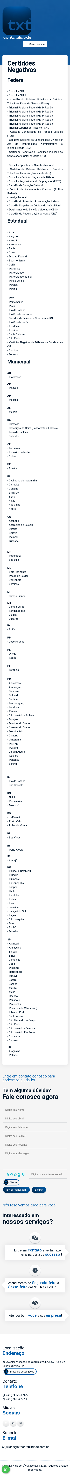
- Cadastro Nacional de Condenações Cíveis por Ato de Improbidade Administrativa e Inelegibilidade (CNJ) (35, 143)
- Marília (12, 988)
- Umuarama (14, 739)
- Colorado (13, 695)
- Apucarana (14, 683)
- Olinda (11, 653)
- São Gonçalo (15, 785)
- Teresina (13, 669)
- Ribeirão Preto (16, 1012)
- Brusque (12, 875)
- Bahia (11, 248)
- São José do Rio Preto (21, 1032)
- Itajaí (10, 903)
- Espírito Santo (16, 260)
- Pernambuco (15, 302)
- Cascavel (13, 691)
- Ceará (11, 252)
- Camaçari (13, 424)
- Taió (10, 923)
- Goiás (11, 264)
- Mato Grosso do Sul (19, 276)
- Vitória (11, 508)
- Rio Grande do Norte (19, 314)
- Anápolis (13, 520)
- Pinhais (12, 711)
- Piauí (11, 306)
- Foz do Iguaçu (16, 703)
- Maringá (12, 743)
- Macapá (12, 399)
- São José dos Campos (21, 1028)
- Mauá (11, 992)
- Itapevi (12, 975)
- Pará (10, 298)
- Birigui (11, 955)
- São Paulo (14, 338)
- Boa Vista (13, 837)
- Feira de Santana (17, 432)
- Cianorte (12, 735)
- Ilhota (11, 891)
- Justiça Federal (17, 197)
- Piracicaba (14, 1004)
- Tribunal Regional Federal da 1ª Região (30, 107)
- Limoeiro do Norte (18, 452)
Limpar (39, 1189)
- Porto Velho (14, 821)
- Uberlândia (14, 580)
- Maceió (12, 411)
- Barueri (12, 951)
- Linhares (13, 492)
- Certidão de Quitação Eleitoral (25, 185)
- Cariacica (13, 484)
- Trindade (13, 541)
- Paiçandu (13, 759)
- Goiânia (12, 533)
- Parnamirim (14, 801)
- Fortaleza (13, 448)
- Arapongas (14, 687)
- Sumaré (12, 1040)
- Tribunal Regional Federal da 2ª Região (30, 111)
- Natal (11, 797)
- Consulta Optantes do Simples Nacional (30, 165)
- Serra (11, 496)
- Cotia (11, 963)
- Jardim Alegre (16, 751)
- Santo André (15, 1016)
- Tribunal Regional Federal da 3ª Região (30, 115)
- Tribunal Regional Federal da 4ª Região (30, 119)
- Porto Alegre (15, 849)
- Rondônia (13, 326)
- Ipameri (12, 537)
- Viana (11, 500)
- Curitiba (12, 699)
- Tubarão (12, 931)
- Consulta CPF (15, 91)
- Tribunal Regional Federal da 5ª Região (30, 123)
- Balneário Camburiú (19, 871)
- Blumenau (13, 879)
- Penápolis (14, 1000)
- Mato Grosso (15, 272)
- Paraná (12, 288)
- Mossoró (13, 805)
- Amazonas (14, 244)
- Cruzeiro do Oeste (18, 727)
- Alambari (13, 943)
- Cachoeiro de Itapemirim (22, 480)
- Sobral (11, 456)
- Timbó (11, 927)
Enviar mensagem (16, 1189)
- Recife (11, 657)
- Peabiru (12, 747)
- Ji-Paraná (13, 817)
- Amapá (12, 240)
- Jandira (12, 983)
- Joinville (13, 907)
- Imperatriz (14, 555)
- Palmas (12, 1055)
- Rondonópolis (16, 610)
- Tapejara (12, 719)
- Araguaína (13, 1051)
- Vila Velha (13, 504)
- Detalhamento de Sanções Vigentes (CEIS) (32, 209)
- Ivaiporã (12, 755)
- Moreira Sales (16, 731)
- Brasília (12, 468)
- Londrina (13, 707)
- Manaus (12, 387)
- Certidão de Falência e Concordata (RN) (30, 318)
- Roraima (12, 330)
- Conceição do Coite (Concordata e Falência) (32, 428)
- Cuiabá (12, 614)
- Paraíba (12, 284)
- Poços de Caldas (17, 575)
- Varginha (13, 584)
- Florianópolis (15, 883)
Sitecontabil (33, 1465)
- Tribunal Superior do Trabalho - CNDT (29, 127)
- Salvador (13, 436)
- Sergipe (12, 350)
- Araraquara (14, 947)
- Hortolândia (14, 971)
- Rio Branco (14, 377)
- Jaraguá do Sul (16, 911)
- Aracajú (12, 860)
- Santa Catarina (16, 334)
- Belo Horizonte (16, 571)
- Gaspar (12, 887)
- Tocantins (13, 354)
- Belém (11, 629)
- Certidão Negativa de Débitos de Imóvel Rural (34, 205)
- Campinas (13, 959)
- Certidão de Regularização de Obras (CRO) (32, 213)
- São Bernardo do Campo (21, 1020)
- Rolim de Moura (17, 825)
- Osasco (12, 996)
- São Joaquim (15, 919)
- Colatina (12, 488)
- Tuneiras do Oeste (18, 723)
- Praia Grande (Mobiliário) (22, 1008)
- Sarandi (12, 763)
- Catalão (12, 529)
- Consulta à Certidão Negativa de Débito (30, 177)
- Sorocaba (13, 1036)
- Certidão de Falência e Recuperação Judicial (33, 201)
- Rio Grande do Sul (18, 322)
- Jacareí (12, 979)
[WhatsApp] (6, 1469)
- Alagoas (12, 236)
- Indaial (11, 899)
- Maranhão (13, 268)
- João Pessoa (15, 641)
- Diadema (13, 967)
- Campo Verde (15, 606)
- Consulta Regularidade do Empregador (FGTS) (34, 181)
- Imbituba (13, 895)
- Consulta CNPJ (16, 95)
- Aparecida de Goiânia (20, 524)
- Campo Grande (16, 596)
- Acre (10, 232)
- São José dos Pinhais (20, 715)
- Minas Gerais (15, 280)
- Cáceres (12, 618)
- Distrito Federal (17, 256)
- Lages (11, 915)
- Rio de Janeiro (16, 310)
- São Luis (13, 559)
